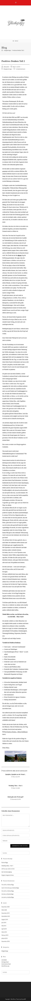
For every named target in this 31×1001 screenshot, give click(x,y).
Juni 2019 (4, 922)
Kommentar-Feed (6, 964)
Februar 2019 (5, 935)
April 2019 (4, 929)
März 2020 (4, 910)
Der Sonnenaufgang (7, 872)
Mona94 (6, 67)
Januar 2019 (4, 938)
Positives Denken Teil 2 (18, 50)
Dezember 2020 (5, 907)
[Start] (2, 50)
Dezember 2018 (5, 941)
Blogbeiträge (8, 69)
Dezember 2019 (5, 913)
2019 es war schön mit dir (8, 869)
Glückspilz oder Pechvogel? (15, 797)
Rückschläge (5, 862)
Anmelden (4, 960)
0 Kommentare (20, 69)
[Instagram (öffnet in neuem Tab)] (15, 2)
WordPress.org (5, 966)
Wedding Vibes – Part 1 (15, 785)
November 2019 (6, 916)
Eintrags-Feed (5, 962)
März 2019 (4, 932)
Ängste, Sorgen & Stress (8, 875)
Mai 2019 (4, 925)
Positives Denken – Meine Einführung (17, 732)
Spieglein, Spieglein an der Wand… (15, 774)
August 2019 (5, 919)
